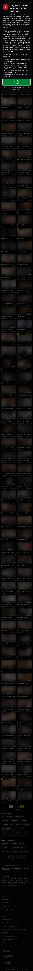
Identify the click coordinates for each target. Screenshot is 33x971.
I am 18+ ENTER (16, 82)
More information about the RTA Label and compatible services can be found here (16, 49)
